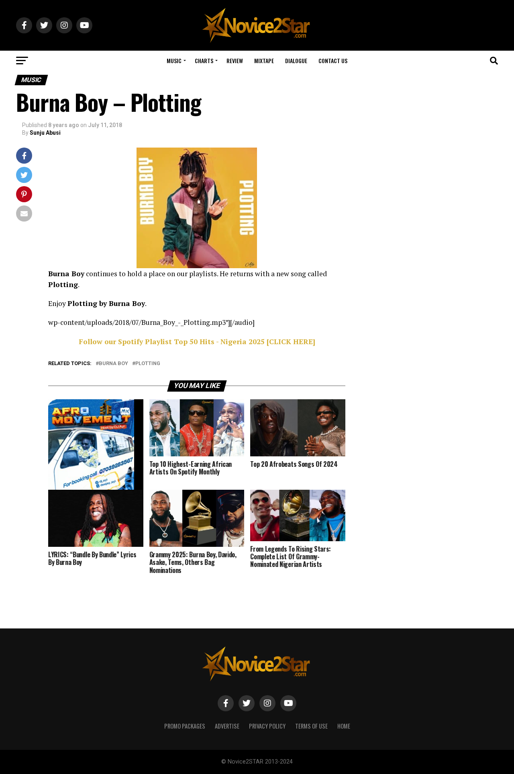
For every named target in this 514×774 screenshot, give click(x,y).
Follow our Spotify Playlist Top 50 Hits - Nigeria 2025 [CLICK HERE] (197, 341)
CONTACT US (332, 60)
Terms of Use (311, 726)
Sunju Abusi (45, 132)
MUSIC (174, 60)
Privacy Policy (267, 726)
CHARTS (204, 60)
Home (343, 726)
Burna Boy (113, 363)
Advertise (227, 726)
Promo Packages (184, 726)
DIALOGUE (296, 60)
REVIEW (234, 60)
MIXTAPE (264, 60)
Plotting (147, 363)
